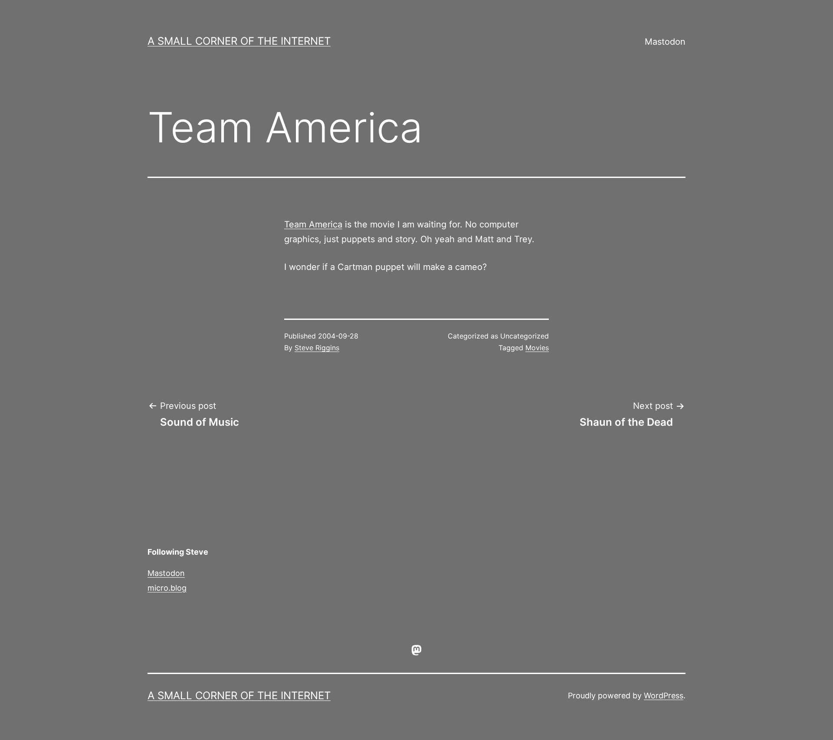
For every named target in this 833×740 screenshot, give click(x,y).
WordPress (663, 695)
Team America (313, 224)
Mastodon (665, 41)
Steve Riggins (317, 347)
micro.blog (167, 587)
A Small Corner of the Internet (239, 41)
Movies (537, 347)
